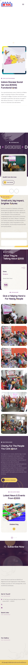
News (2, 630)
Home (2, 618)
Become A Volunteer (16, 235)
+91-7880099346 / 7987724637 (11, 604)
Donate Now (13, 243)
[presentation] (11, 191)
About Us (3, 620)
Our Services (4, 623)
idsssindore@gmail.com (9, 607)
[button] (22, 268)
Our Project (4, 628)
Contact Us (4, 633)
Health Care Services (10, 177)
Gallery (3, 625)
